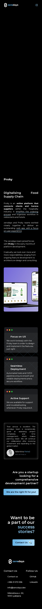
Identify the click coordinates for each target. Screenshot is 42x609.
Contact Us (21, 542)
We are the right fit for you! (21, 492)
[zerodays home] (11, 5)
